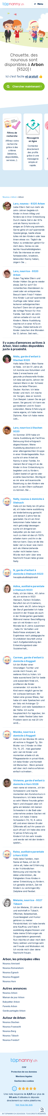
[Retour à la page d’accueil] (13, 4)
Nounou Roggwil (11, 977)
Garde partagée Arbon (14, 1010)
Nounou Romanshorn (13, 968)
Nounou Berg (9, 1031)
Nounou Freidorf (11, 1040)
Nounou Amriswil (11, 963)
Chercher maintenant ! (26, 86)
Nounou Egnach (11, 972)
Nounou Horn (9, 981)
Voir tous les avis (24, 1104)
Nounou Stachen (11, 1022)
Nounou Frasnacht (12, 1026)
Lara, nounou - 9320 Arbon (29, 203)
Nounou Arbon (10, 993)
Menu (40, 4)
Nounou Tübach (11, 1035)
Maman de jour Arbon (13, 997)
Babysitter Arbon (11, 1001)
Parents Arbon (10, 1006)
